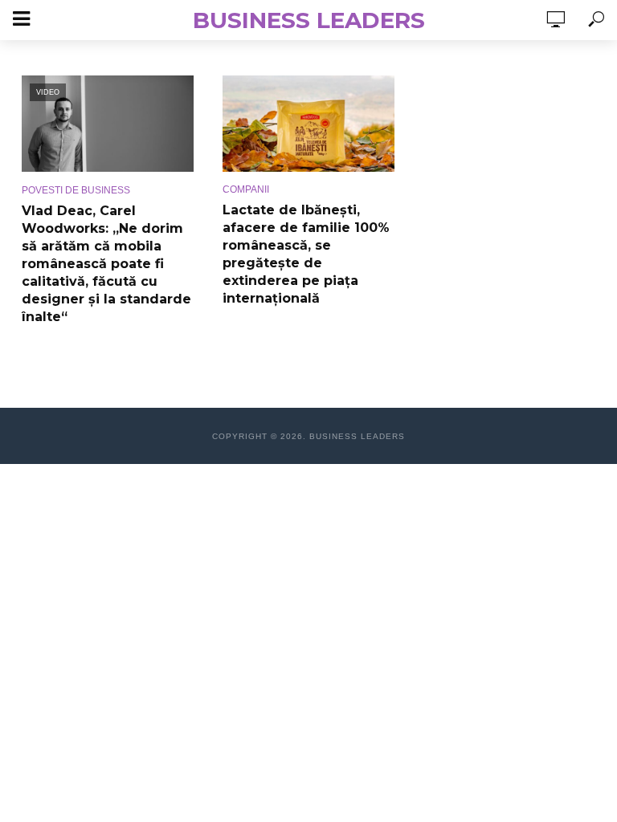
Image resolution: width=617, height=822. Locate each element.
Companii (246, 189)
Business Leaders (309, 20)
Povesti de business (76, 190)
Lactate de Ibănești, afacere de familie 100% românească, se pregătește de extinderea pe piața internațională (306, 254)
